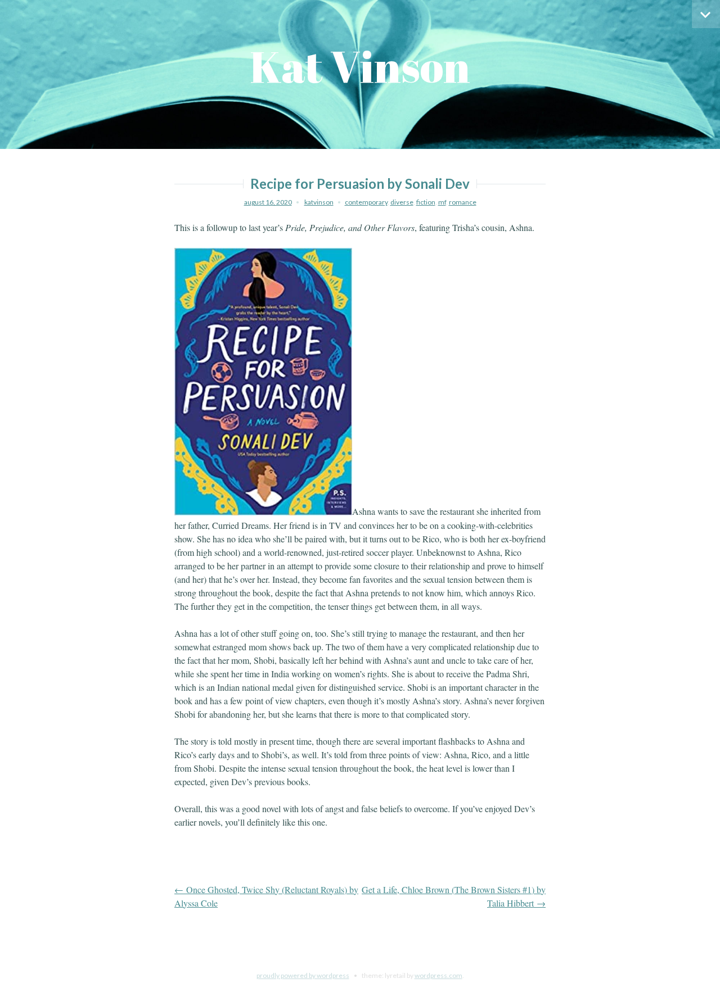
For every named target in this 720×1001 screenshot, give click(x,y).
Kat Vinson (360, 66)
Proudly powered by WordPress (302, 975)
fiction (425, 202)
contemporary (366, 202)
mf (442, 202)
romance (462, 202)
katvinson (319, 202)
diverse (401, 202)
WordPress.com (438, 975)
